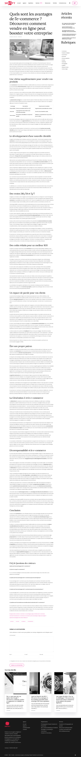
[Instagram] (70, 3)
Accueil (24, 724)
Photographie (64, 63)
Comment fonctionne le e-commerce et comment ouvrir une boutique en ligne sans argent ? (28, 615)
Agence (25, 726)
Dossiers (17, 621)
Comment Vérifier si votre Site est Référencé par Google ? (69, 38)
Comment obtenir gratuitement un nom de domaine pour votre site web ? (69, 35)
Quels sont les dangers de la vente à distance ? (19, 617)
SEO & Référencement (64, 731)
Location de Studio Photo (65, 729)
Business (12, 621)
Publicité (63, 65)
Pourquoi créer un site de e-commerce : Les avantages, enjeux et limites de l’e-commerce (27, 613)
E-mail (26, 654)
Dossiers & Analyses (13, 36)
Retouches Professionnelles (65, 727)
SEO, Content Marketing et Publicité (49, 727)
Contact (25, 729)
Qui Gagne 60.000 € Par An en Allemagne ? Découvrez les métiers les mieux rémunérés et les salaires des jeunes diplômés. (69, 31)
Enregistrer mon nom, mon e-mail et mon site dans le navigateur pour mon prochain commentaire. (31, 661)
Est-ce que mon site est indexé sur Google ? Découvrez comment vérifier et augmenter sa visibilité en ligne (69, 24)
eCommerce (23, 621)
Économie (64, 56)
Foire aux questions (65, 58)
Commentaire (13, 635)
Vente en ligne (65, 69)
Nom (11, 654)
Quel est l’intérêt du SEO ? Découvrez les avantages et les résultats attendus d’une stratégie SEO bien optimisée (69, 27)
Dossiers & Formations (46, 733)
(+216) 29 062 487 (13, 748)
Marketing (64, 61)
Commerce (64, 51)
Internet (63, 60)
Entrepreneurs (30, 621)
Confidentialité (26, 727)
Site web (41, 654)
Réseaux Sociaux (65, 67)
